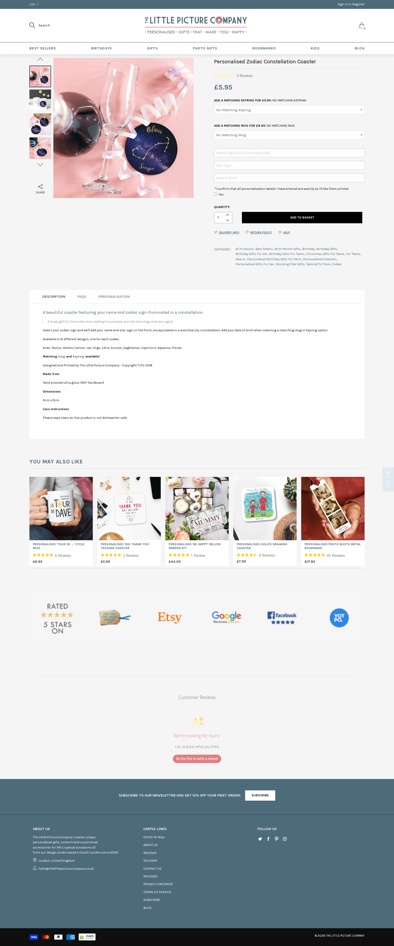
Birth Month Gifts (288, 249)
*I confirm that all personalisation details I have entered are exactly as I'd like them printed (281, 189)
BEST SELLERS (42, 48)
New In (240, 259)
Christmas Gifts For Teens (325, 254)
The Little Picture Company (345, 935)
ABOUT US (150, 845)
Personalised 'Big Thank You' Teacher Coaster (125, 546)
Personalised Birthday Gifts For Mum (274, 259)
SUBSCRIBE (260, 795)
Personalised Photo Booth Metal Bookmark (333, 546)
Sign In (343, 4)
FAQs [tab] (82, 296)
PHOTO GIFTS (205, 48)
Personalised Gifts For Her (255, 264)
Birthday (308, 249)
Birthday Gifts (326, 249)
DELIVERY (150, 861)
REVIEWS (150, 853)
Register (358, 4)
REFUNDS (150, 876)
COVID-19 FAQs (154, 837)
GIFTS (152, 48)
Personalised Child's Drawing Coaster (262, 546)
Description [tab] (53, 296)
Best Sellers (264, 249)
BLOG (360, 48)
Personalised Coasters (320, 259)
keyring (78, 356)
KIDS (315, 48)
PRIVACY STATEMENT (158, 884)
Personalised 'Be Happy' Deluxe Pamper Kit (195, 546)
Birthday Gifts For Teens (286, 254)
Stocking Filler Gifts (290, 264)
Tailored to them (318, 264)
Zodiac (337, 264)
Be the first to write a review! (197, 758)
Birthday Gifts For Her (251, 254)
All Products (245, 249)
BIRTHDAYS (101, 48)
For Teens (353, 254)
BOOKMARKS (264, 48)
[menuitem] (42, 48)
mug (61, 356)
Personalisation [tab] (114, 296)
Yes (221, 194)
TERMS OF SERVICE (157, 892)
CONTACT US (152, 869)
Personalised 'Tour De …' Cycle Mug (59, 546)
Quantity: (222, 207)
